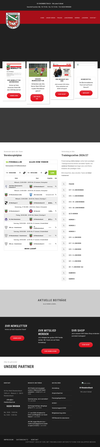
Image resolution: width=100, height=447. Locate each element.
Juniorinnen (68, 18)
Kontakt (93, 18)
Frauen (59, 18)
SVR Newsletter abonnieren (60, 418)
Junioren (85, 18)
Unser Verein (50, 18)
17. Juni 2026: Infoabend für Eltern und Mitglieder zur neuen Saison (37, 414)
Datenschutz (22, 439)
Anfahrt (54, 403)
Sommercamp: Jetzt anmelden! (38, 399)
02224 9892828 (66, 7)
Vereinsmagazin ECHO (59, 408)
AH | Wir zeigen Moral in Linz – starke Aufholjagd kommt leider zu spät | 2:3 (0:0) (38, 423)
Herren (77, 18)
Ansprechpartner (57, 393)
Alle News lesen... (50, 304)
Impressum (8, 439)
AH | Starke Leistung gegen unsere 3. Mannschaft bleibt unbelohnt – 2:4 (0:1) (37, 390)
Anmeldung (55, 388)
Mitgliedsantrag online (59, 413)
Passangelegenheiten (59, 398)
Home (42, 18)
